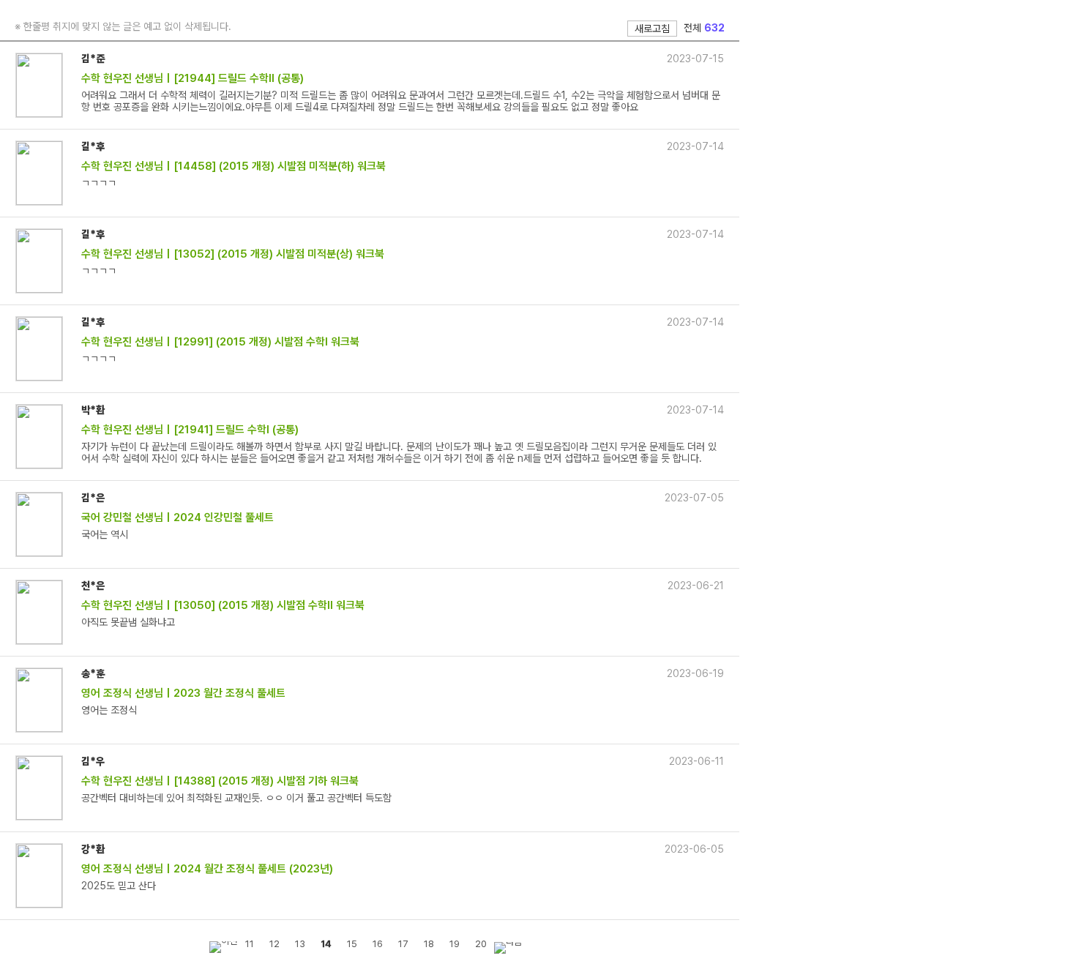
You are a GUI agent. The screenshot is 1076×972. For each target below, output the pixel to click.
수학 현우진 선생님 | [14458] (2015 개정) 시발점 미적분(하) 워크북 (233, 166)
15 (352, 943)
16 (378, 943)
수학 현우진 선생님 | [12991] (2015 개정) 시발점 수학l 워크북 (220, 341)
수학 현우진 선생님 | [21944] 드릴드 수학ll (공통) (192, 78)
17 (403, 943)
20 (481, 943)
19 (454, 943)
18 (429, 943)
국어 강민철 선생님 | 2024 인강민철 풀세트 (177, 517)
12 (274, 943)
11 (249, 943)
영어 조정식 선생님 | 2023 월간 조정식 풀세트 (183, 693)
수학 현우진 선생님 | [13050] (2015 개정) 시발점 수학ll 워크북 (223, 605)
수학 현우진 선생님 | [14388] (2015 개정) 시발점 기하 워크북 (220, 781)
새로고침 (652, 28)
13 (300, 943)
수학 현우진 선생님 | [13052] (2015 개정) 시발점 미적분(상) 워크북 (232, 254)
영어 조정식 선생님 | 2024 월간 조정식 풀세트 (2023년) (207, 868)
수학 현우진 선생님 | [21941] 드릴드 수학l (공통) (190, 429)
